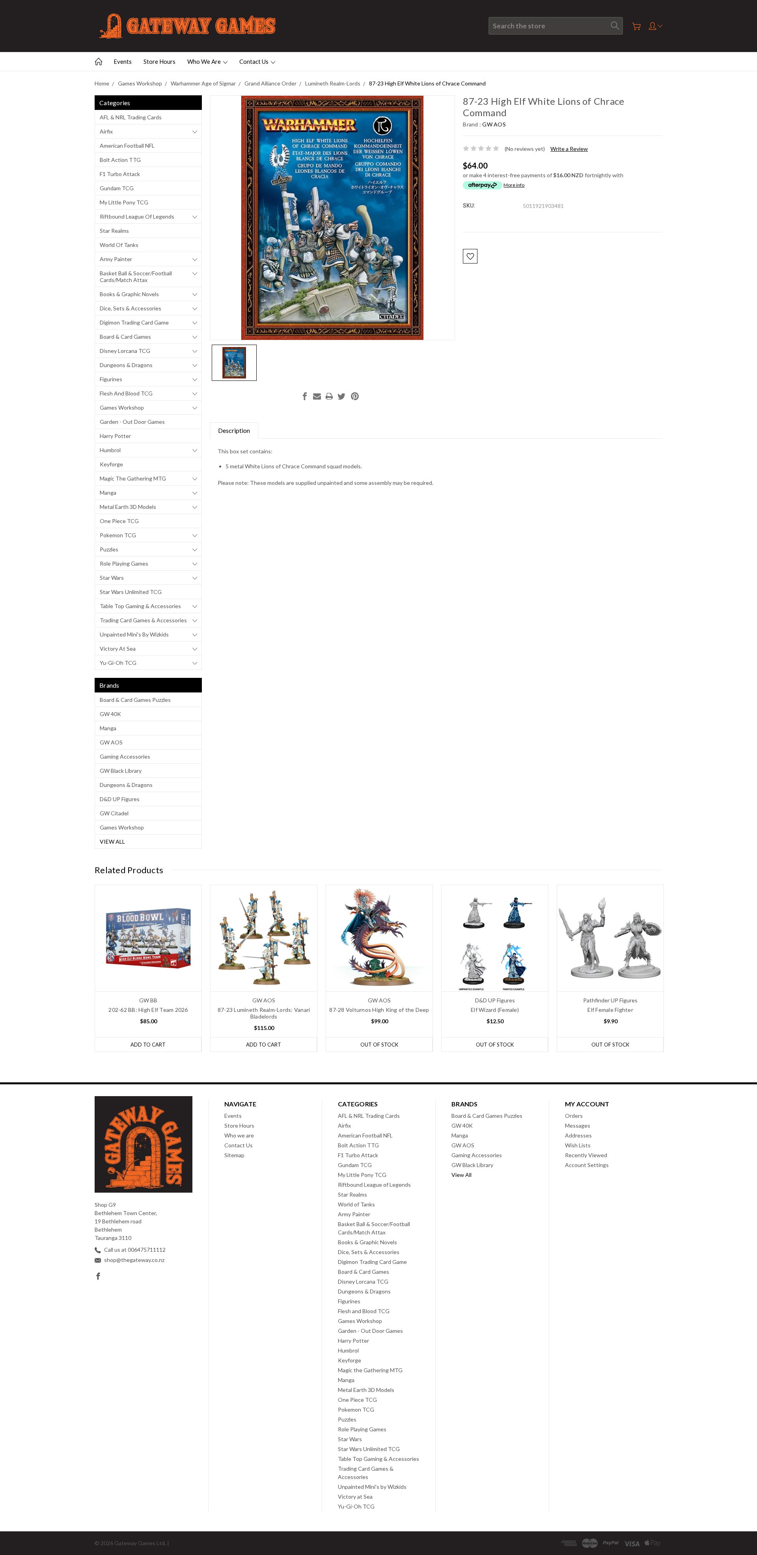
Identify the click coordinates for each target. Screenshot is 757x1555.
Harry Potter (115, 435)
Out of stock (379, 1044)
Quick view (148, 959)
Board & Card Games (125, 336)
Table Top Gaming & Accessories (140, 606)
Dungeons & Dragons (126, 365)
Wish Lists (578, 1145)
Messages (577, 1125)
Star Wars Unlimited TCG (131, 591)
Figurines (111, 379)
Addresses (578, 1135)
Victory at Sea (118, 648)
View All (112, 841)
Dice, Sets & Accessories (130, 308)
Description (234, 430)
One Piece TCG (119, 521)
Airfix (106, 131)
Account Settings (587, 1165)
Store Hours (159, 61)
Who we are (204, 61)
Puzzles (109, 549)
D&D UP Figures (120, 799)
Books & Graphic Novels (129, 294)
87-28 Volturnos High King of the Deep (379, 1009)
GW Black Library (121, 770)
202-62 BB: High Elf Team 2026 (148, 1009)
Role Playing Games (124, 563)
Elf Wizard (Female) (495, 1009)
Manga (108, 492)
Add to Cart (148, 1044)
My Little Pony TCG (124, 202)
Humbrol (110, 450)
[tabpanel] (148, 968)
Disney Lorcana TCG (125, 350)
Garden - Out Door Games (132, 421)
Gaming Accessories (125, 756)
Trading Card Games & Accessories (143, 620)
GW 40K (110, 714)
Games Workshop (122, 407)
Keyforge (111, 464)
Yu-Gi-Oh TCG (118, 662)
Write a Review (569, 148)
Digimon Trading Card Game (134, 322)
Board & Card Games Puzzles (135, 699)
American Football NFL (127, 145)
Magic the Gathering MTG (133, 478)
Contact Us (254, 61)
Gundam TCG (117, 188)
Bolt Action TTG (120, 159)
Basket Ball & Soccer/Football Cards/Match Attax (136, 276)
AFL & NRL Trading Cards (131, 117)
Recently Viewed (586, 1155)
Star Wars (112, 577)
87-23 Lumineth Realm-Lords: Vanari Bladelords (264, 1013)
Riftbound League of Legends (137, 216)
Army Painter (116, 259)
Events (123, 61)
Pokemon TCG (118, 535)
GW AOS (111, 742)
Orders (574, 1115)
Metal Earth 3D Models (128, 506)
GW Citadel (114, 813)
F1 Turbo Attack (120, 174)
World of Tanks (119, 244)
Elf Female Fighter (610, 1009)
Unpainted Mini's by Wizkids (134, 634)
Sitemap (234, 1155)
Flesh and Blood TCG (126, 393)
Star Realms (114, 230)
